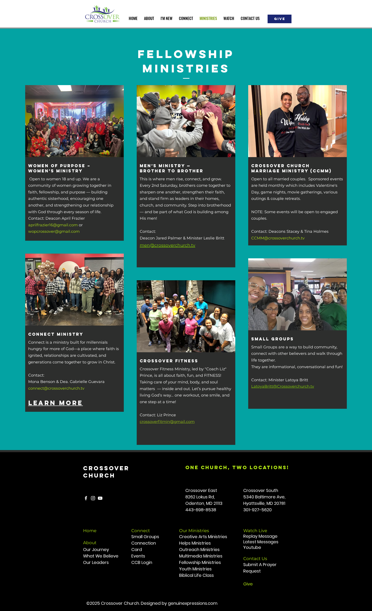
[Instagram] (93, 498)
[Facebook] (86, 498)
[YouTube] (100, 498)
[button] (149, 18)
